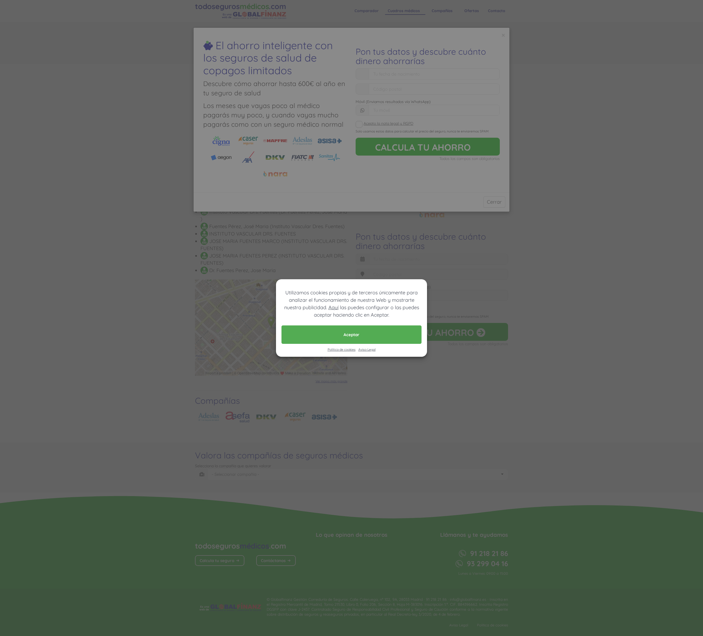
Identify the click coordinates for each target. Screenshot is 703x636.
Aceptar (351, 334)
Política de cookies (342, 349)
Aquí (333, 307)
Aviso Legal (367, 349)
